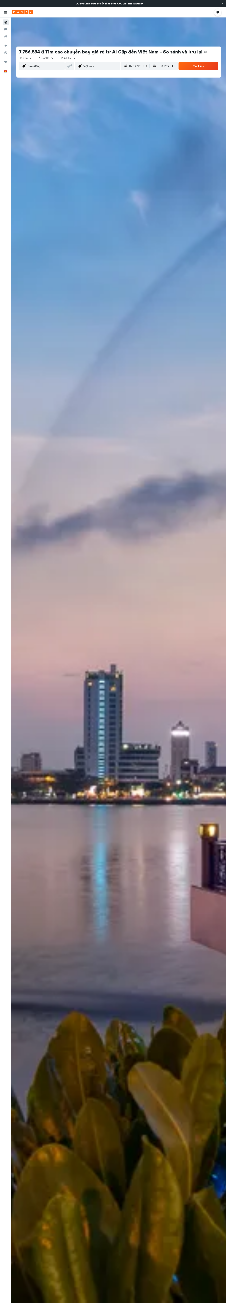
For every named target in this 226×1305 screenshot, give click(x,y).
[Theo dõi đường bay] (5, 52)
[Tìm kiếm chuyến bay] (5, 22)
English (139, 3)
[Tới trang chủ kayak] (22, 12)
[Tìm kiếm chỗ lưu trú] (5, 29)
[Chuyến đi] (5, 62)
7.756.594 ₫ (31, 52)
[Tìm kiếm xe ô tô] (5, 36)
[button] (222, 3)
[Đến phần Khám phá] (5, 45)
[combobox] (26, 58)
